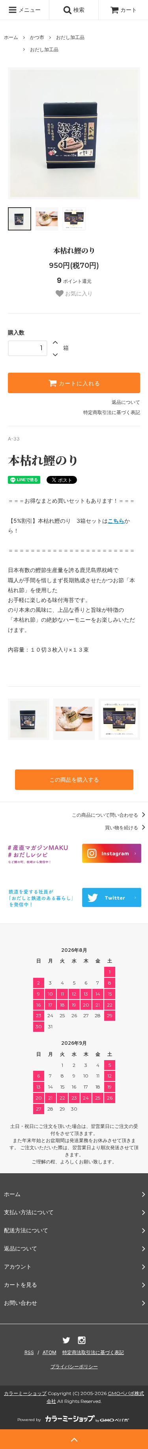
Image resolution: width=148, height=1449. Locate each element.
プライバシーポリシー (74, 1366)
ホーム (11, 37)
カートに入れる (78, 382)
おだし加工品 (70, 37)
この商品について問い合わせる (105, 815)
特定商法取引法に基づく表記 (93, 1352)
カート (128, 9)
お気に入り (78, 293)
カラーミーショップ (25, 1393)
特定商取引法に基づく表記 (111, 412)
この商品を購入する (74, 779)
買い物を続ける (122, 827)
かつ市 (37, 37)
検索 (78, 9)
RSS (29, 1352)
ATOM (49, 1352)
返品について (126, 402)
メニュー (29, 9)
